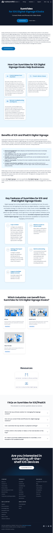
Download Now (22, 20)
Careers (3, 494)
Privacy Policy (5, 488)
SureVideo (21, 492)
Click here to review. (26, 525)
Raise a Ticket (5, 516)
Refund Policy (5, 492)
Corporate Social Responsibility (8, 496)
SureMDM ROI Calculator (41, 481)
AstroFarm (21, 494)
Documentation (5, 506)
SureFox (20, 490)
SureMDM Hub (22, 485)
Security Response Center (7, 490)
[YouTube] (48, 526)
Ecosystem (38, 496)
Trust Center (4, 485)
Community (4, 512)
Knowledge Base (5, 508)
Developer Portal (5, 510)
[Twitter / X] (46, 526)
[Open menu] (51, 2)
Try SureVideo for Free (26, 467)
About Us (4, 481)
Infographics (39, 490)
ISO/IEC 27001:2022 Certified (8, 529)
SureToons (38, 492)
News (20, 508)
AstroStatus (21, 498)
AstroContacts (22, 496)
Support (3, 504)
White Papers (39, 485)
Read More (7, 326)
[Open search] (48, 2)
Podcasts (38, 494)
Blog (37, 483)
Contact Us (4, 483)
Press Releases (22, 504)
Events (20, 506)
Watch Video (32, 20)
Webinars (4, 514)
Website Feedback (6, 518)
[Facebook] (50, 526)
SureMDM (21, 481)
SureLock (21, 488)
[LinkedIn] (43, 526)
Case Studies (39, 488)
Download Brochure (8, 48)
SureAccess (21, 483)
